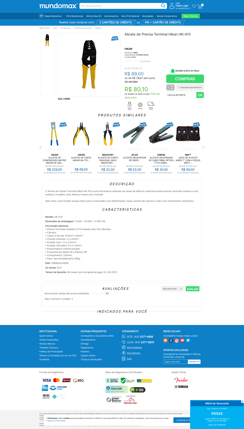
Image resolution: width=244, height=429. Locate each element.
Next (203, 147)
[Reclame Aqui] (117, 390)
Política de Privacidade (51, 351)
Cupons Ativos (88, 355)
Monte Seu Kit (94, 16)
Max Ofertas (190, 16)
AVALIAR (192, 289)
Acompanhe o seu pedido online (97, 336)
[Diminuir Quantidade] (172, 89)
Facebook (133, 353)
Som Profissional (130, 16)
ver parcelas (131, 81)
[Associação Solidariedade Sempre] (131, 400)
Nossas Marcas (47, 343)
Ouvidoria (44, 359)
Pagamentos (87, 347)
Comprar (185, 78)
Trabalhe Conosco (48, 347)
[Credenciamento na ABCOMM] (145, 381)
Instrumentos (111, 16)
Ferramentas (66, 28)
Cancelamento (88, 339)
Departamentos (53, 16)
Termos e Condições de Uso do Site (57, 355)
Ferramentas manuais (82, 28)
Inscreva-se (194, 362)
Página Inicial (44, 28)
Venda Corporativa (167, 16)
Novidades (147, 16)
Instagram (134, 347)
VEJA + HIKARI (64, 99)
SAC (129, 359)
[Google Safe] (129, 381)
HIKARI (128, 48)
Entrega (85, 343)
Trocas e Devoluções (91, 359)
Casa (55, 28)
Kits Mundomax (74, 16)
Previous (40, 147)
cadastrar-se (183, 8)
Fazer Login (182, 5)
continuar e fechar (185, 420)
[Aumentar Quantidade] (172, 86)
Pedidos (85, 351)
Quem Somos (46, 336)
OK (200, 95)
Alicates (98, 28)
